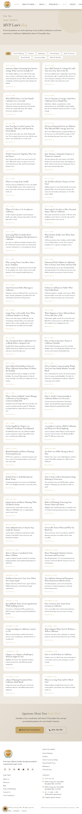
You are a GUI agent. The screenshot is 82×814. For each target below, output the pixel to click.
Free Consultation (8, 795)
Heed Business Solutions (68, 807)
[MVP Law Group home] (7, 5)
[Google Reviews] (28, 769)
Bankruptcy (41, 53)
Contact (24, 811)
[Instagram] (9, 769)
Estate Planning (19, 53)
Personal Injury (54, 53)
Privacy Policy (7, 811)
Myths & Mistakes (55, 57)
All (8, 53)
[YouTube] (19, 769)
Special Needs (25, 57)
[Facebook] (5, 769)
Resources (53, 4)
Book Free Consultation (31, 730)
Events (73, 4)
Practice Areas (28, 4)
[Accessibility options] (5, 808)
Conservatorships (39, 57)
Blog (65, 4)
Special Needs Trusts (49, 763)
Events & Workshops (9, 789)
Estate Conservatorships (50, 760)
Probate (31, 53)
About (42, 4)
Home (17, 4)
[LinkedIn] (14, 769)
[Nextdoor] (23, 769)
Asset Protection (69, 53)
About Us (6, 779)
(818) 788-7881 (57, 730)
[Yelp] (32, 769)
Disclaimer (16, 811)
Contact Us (6, 792)
